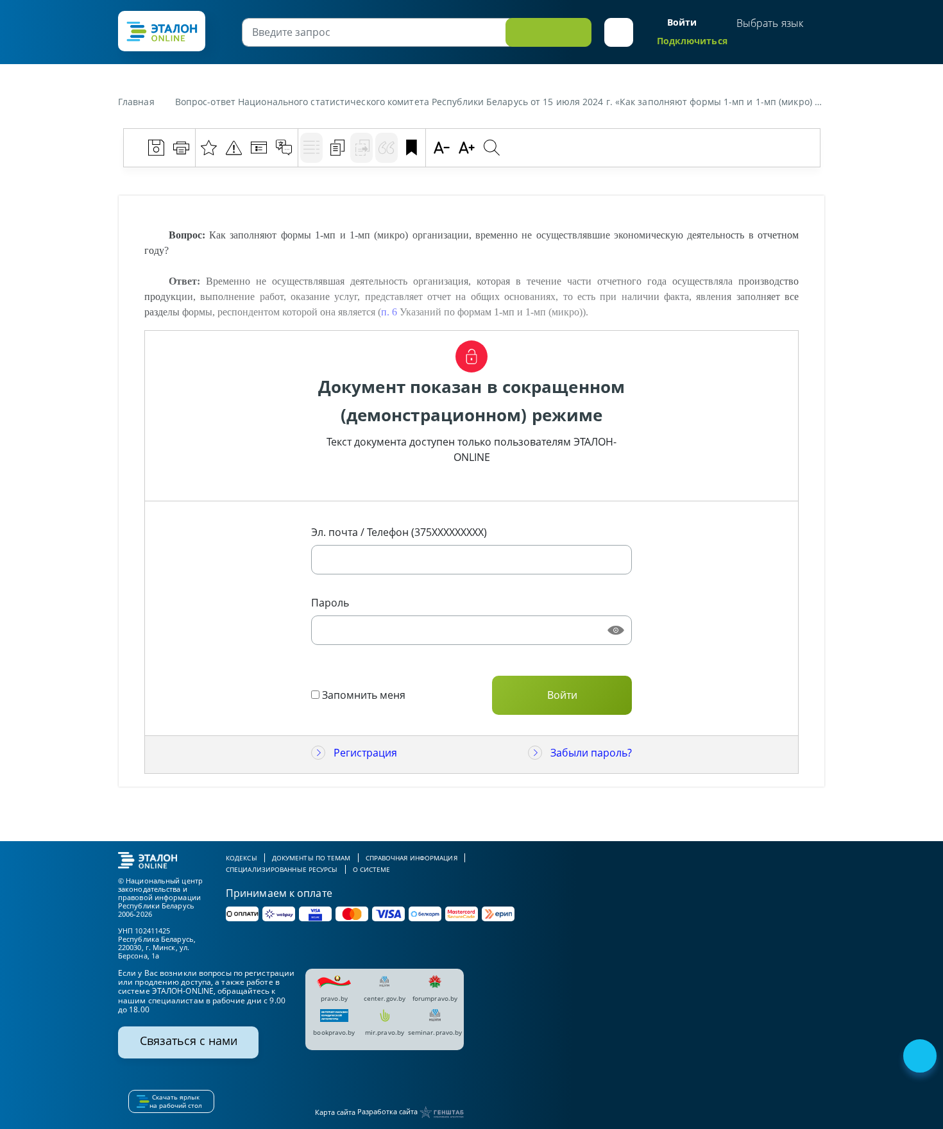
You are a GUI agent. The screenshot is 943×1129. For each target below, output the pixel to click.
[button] (618, 32)
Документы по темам (311, 857)
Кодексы (241, 857)
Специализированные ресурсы (282, 869)
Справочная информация (411, 857)
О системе (372, 869)
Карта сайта (335, 1112)
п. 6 (389, 311)
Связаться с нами (188, 1040)
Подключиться (692, 41)
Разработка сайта (388, 1111)
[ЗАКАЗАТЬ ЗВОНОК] (921, 1057)
